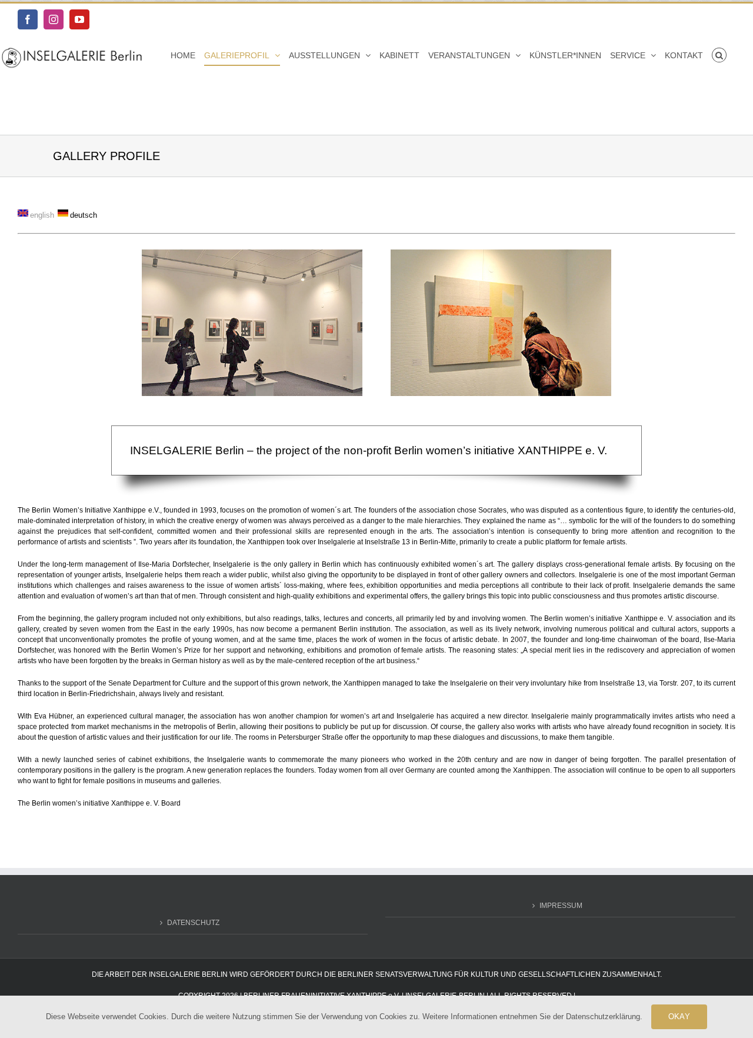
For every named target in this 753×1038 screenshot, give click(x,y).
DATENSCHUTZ (193, 923)
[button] (719, 55)
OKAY (679, 1016)
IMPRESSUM (560, 905)
